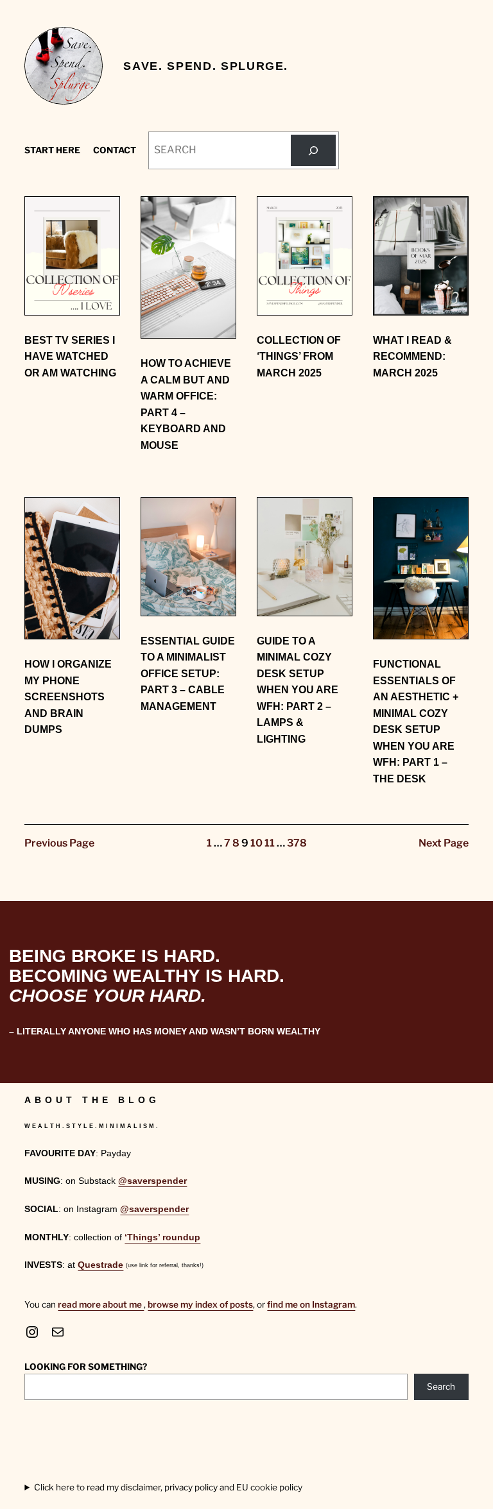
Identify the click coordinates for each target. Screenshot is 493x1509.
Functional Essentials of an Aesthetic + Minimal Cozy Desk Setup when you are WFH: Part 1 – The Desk (415, 721)
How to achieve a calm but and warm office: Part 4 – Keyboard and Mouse (186, 404)
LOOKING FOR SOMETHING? (85, 1366)
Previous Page (59, 843)
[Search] (313, 150)
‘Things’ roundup (162, 1237)
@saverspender (152, 1181)
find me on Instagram (311, 1304)
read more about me (101, 1304)
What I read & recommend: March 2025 (412, 356)
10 (256, 843)
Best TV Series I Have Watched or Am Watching (70, 356)
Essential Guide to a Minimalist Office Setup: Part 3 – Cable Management (188, 674)
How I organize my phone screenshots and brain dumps (68, 697)
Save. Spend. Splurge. (205, 65)
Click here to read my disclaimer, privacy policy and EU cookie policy (168, 1487)
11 (269, 843)
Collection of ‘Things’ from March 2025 (299, 356)
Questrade (100, 1265)
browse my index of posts (200, 1304)
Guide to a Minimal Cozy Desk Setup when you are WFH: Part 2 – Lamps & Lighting (297, 690)
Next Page (444, 843)
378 (297, 843)
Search (441, 1386)
